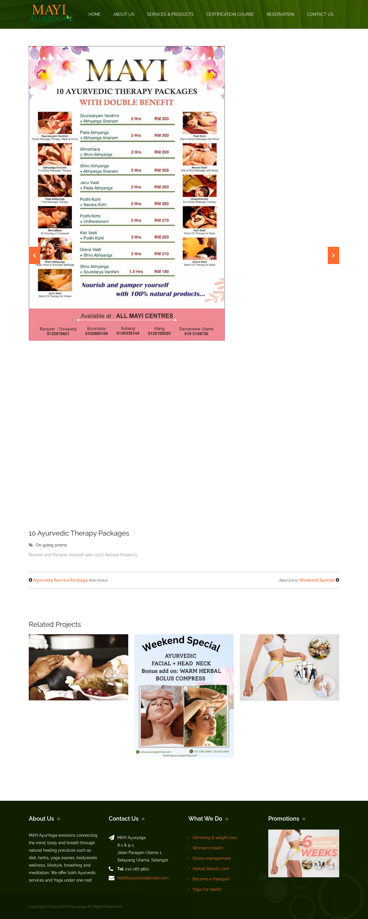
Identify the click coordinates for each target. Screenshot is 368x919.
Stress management (212, 858)
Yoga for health (207, 889)
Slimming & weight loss (215, 837)
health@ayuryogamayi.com (143, 878)
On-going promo (51, 545)
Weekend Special (307, 580)
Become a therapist (211, 879)
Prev (34, 255)
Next (333, 255)
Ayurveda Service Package (70, 580)
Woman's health (208, 848)
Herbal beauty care (211, 868)
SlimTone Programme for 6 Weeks (281, 638)
